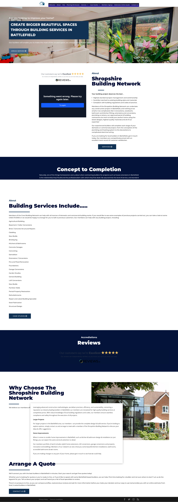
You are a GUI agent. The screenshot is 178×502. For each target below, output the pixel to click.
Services (83, 5)
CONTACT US (18, 491)
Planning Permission (73, 5)
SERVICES (106, 147)
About (59, 5)
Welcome (52, 5)
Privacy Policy (43, 499)
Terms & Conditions (56, 499)
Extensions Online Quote (122, 5)
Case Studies (94, 5)
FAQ (63, 5)
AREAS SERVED (17, 51)
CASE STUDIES (19, 316)
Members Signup (107, 5)
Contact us (135, 5)
